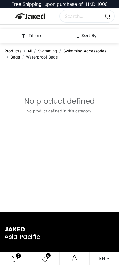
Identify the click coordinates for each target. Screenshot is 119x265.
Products (12, 50)
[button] (88, 35)
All (29, 50)
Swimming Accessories (84, 50)
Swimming (47, 50)
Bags (15, 56)
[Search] (108, 16)
